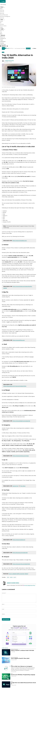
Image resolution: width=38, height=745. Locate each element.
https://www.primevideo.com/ (19, 240)
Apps (1, 8)
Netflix (11, 577)
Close (3, 1)
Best (1, 33)
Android (2, 18)
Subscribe (28, 48)
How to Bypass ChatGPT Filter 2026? (20, 658)
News (1, 7)
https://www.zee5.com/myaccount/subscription (14, 386)
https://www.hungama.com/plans (21, 455)
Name (3, 604)
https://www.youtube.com (19, 539)
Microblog (3, 4)
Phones (2, 24)
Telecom (2, 35)
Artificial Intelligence (5, 16)
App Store (23, 486)
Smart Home (3, 25)
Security (2, 13)
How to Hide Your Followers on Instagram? (21, 666)
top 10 (15, 577)
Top (1, 32)
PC (0, 22)
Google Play (15, 486)
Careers (2, 43)
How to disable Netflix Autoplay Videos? (18, 573)
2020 (8, 577)
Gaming (2, 10)
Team (1, 40)
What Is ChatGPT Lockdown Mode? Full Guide (22, 650)
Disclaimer (3, 41)
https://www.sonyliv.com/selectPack (21, 564)
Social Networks (4, 14)
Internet (2, 11)
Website (3, 614)
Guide (2, 29)
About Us (2, 36)
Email (3, 609)
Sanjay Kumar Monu (9, 60)
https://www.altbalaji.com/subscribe (21, 420)
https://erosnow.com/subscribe (20, 552)
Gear (1, 19)
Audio (1, 21)
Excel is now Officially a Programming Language (23, 674)
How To (2, 30)
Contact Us (3, 38)
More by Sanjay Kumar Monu (29, 585)
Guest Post (3, 44)
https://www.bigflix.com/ (19, 340)
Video (1, 27)
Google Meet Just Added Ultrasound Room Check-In (23, 683)
